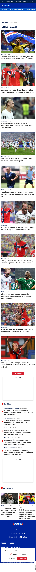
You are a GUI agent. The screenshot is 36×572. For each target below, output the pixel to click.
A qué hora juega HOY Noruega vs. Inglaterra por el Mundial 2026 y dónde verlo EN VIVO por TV (17, 194)
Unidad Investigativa (28, 1)
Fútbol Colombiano (9, 437)
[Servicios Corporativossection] (33, 547)
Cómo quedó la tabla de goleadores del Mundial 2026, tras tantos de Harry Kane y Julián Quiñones (16, 296)
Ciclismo (6, 428)
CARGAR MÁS (18, 373)
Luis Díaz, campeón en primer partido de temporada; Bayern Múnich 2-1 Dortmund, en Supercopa (27, 514)
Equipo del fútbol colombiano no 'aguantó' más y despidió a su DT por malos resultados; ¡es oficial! (17, 442)
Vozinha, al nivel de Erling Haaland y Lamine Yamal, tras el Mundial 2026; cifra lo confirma (17, 58)
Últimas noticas (9, 1)
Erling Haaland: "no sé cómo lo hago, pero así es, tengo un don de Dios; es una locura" (17, 330)
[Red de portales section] (33, 543)
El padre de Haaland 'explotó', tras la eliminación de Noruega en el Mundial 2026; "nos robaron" (16, 125)
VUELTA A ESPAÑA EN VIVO (16, 9)
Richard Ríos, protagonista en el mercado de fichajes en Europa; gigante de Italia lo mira (18, 412)
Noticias (24, 554)
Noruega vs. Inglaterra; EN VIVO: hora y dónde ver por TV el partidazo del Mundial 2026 (17, 228)
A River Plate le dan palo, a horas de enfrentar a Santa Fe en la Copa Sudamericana (17, 422)
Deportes (15, 554)
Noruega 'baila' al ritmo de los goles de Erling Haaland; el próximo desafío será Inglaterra (17, 262)
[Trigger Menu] (2, 5)
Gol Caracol (18, 1)
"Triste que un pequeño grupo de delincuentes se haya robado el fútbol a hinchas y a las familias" (18, 452)
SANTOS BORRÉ (30, 9)
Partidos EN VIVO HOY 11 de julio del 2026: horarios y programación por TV (16, 160)
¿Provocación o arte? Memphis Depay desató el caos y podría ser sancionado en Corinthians (9, 512)
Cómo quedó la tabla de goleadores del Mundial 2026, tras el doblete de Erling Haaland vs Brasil (18, 365)
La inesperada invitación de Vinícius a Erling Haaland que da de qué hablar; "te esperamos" (18, 91)
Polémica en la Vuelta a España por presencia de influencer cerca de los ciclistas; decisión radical (17, 432)
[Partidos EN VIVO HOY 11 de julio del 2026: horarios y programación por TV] (18, 143)
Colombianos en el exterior (11, 408)
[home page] (2, 1)
